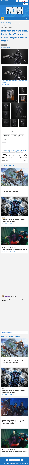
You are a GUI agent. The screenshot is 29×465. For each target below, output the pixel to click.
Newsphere (18, 463)
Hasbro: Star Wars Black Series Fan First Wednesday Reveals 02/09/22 (21, 157)
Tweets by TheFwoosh (7, 332)
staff (9, 47)
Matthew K (12, 194)
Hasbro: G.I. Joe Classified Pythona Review (14, 249)
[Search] (27, 18)
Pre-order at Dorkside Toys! (8, 84)
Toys (15, 247)
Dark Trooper (19, 150)
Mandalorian (9, 151)
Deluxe (24, 150)
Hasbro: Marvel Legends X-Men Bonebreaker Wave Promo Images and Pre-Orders (8, 157)
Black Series (13, 150)
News (6, 27)
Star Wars (10, 27)
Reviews (11, 247)
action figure (7, 150)
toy (21, 151)
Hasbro (2, 27)
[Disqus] (14, 273)
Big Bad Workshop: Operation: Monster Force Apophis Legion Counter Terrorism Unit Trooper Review (14, 422)
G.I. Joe (3, 247)
